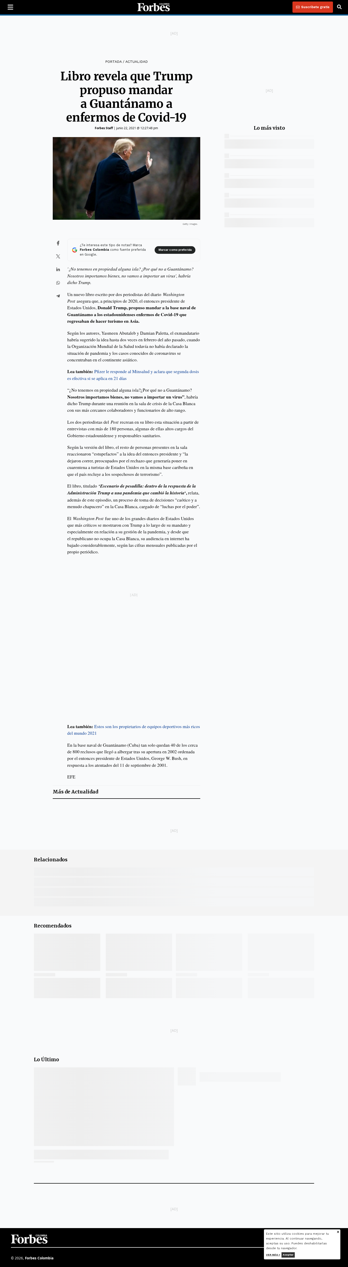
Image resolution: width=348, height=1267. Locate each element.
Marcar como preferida (175, 250)
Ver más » (273, 1254)
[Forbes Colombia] (153, 7)
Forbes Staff (104, 128)
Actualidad (136, 62)
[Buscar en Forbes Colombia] (339, 7)
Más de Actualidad (75, 792)
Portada (113, 62)
